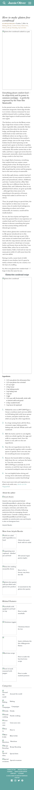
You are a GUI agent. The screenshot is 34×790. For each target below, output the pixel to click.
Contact (13, 773)
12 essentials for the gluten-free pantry (24, 588)
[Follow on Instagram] (15, 781)
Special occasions (16, 760)
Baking (4, 25)
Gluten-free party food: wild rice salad (24, 541)
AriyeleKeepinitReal (9, 503)
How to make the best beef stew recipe (24, 659)
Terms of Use (11, 769)
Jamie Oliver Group (21, 771)
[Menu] (29, 3)
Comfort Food (16, 25)
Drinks (12, 711)
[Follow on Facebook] (11, 781)
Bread (9, 25)
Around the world (16, 694)
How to (4, 28)
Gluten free (24, 25)
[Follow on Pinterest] (22, 781)
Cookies (9, 771)
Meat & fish (14, 736)
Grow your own (15, 723)
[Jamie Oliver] (17, 2)
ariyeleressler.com (17, 519)
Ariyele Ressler (9, 23)
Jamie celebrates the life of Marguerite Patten (25, 643)
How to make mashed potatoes (23, 674)
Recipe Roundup (13, 28)
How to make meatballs (22, 612)
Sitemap (21, 773)
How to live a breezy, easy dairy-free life (24, 572)
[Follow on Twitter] (18, 781)
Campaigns (15, 706)
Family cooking (15, 716)
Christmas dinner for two (24, 628)
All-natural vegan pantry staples (24, 557)
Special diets (22, 28)
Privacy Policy (22, 769)
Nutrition (13, 741)
